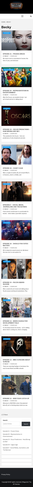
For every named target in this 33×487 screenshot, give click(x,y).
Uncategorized (8, 69)
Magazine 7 (26, 482)
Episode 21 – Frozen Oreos (14, 54)
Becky (7, 56)
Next (6, 414)
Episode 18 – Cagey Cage (13, 168)
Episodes (7, 33)
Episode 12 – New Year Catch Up (16, 398)
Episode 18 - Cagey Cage (10, 445)
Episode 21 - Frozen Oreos (11, 431)
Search (5, 420)
